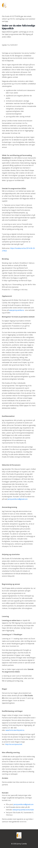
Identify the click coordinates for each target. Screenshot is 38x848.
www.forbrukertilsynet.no (15, 730)
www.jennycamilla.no (16, 310)
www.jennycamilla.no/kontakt (23, 810)
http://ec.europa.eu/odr (13, 744)
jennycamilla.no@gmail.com (17, 499)
